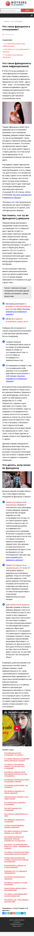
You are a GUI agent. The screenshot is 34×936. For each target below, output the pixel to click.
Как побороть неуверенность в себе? (16, 815)
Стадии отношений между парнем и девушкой (14, 826)
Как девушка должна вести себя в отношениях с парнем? (16, 780)
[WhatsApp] (9, 913)
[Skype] (17, 913)
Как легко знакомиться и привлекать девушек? (18, 311)
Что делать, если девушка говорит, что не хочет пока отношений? (14, 766)
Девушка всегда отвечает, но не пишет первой (16, 798)
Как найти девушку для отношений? (13, 809)
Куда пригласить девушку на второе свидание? (15, 866)
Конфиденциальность (17, 924)
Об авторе (17, 922)
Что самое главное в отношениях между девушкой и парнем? (16, 759)
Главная (6, 21)
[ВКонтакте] (3, 913)
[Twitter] (25, 913)
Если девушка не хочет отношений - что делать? (13, 754)
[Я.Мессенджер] (19, 913)
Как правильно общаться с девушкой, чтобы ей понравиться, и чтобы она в (14, 838)
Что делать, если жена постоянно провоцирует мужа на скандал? (16, 853)
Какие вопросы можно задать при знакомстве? (15, 889)
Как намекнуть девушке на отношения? (14, 820)
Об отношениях (16, 21)
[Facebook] (22, 913)
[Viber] (11, 913)
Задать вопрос (17, 926)
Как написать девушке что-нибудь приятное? (14, 792)
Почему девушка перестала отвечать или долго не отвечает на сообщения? (16, 859)
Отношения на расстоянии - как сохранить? (16, 786)
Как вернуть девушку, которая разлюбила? (15, 883)
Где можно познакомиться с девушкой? (14, 878)
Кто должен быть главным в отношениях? (14, 803)
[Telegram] (6, 913)
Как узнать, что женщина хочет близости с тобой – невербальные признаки (17, 846)
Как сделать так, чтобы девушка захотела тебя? (16, 900)
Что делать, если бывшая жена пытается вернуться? (15, 895)
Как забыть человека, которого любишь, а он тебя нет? (16, 832)
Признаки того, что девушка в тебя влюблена (15, 872)
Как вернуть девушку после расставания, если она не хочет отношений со (15, 774)
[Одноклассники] (14, 913)
